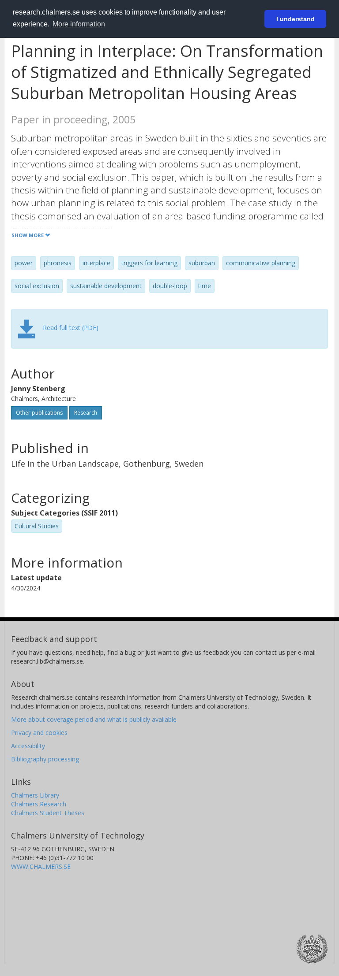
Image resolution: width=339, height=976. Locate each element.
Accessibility (28, 746)
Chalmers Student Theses (47, 813)
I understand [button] (295, 18)
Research (85, 412)
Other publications (39, 412)
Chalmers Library (35, 795)
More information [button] (79, 24)
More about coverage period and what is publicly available (94, 719)
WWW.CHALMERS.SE (41, 866)
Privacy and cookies (39, 732)
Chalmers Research (38, 804)
